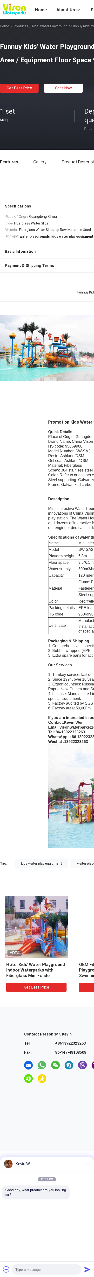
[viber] (82, 1065)
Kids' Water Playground (49, 26)
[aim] (42, 1078)
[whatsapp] (42, 1065)
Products (21, 26)
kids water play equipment (41, 863)
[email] (28, 1065)
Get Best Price (19, 88)
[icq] (28, 1078)
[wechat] (55, 1065)
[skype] (69, 1065)
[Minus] (87, 1164)
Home (4, 26)
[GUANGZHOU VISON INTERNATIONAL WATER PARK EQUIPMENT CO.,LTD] (14, 9)
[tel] (55, 1078)
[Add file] (6, 1269)
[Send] (87, 1269)
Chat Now (63, 88)
